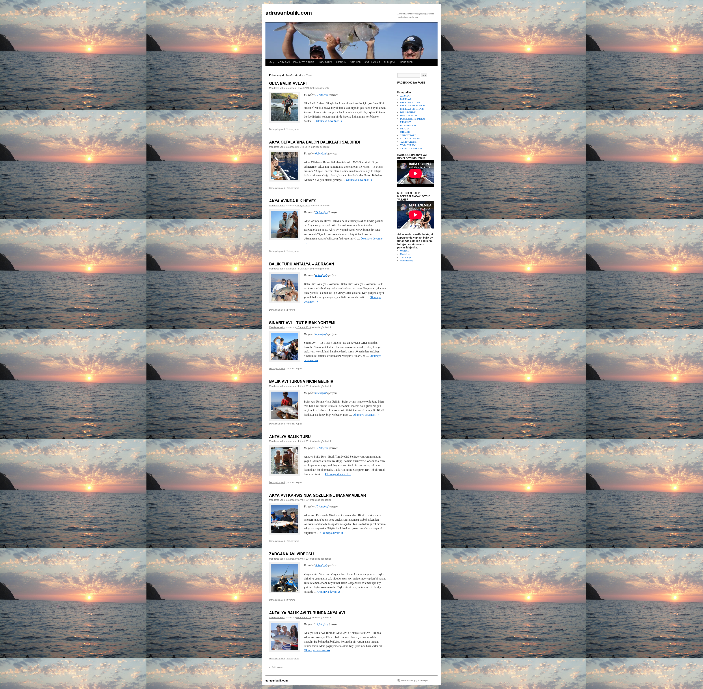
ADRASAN (284, 62)
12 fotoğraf (321, 448)
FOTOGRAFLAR (408, 125)
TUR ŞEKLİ (390, 62)
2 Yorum (291, 309)
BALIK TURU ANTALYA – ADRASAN (301, 264)
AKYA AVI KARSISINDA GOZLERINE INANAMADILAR (317, 495)
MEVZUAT (405, 128)
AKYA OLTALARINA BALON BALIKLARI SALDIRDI (314, 142)
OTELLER (355, 62)
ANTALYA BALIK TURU (290, 436)
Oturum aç (404, 250)
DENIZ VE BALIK (408, 115)
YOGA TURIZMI (408, 145)
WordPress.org (406, 260)
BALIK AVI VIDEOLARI (412, 108)
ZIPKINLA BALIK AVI (411, 148)
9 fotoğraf (321, 565)
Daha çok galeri (277, 129)
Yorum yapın (293, 129)
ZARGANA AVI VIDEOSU (291, 553)
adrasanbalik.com (288, 12)
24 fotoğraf (321, 212)
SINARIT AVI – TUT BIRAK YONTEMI (302, 322)
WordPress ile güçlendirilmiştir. (415, 680)
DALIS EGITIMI (408, 112)
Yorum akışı (405, 257)
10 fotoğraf (321, 94)
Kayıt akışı (405, 253)
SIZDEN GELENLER (410, 138)
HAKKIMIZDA (325, 62)
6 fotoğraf (321, 153)
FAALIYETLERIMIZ (303, 62)
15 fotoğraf (321, 506)
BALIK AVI (405, 98)
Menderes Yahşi (277, 87)
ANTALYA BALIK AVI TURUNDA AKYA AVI (307, 612)
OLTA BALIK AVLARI (288, 83)
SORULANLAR (372, 62)
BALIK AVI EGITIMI (410, 102)
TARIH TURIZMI (408, 141)
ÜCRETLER (406, 62)
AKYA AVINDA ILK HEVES (292, 200)
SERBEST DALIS (408, 135)
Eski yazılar (276, 667)
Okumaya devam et (329, 121)
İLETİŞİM (341, 62)
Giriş (271, 62)
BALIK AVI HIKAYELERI (412, 105)
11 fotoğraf (321, 624)
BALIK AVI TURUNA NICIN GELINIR (301, 381)
